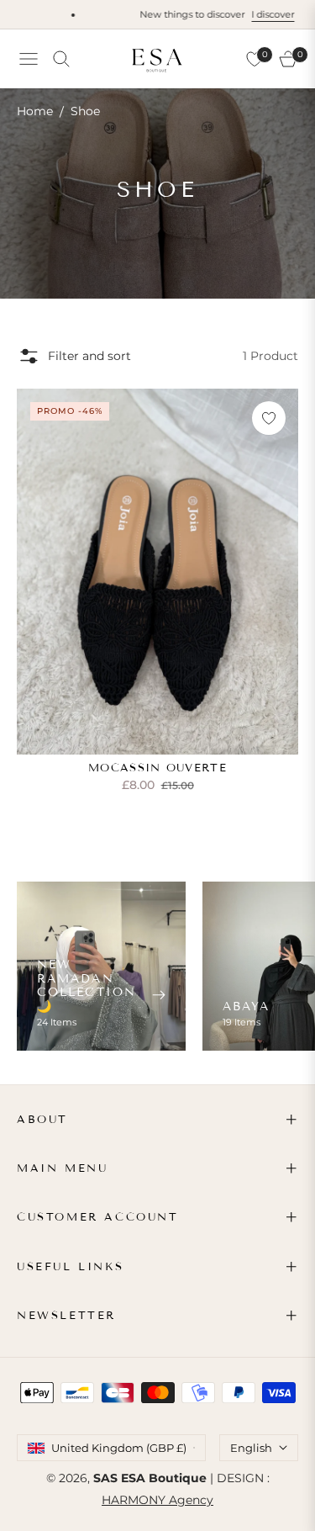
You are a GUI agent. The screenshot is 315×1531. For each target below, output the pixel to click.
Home (35, 111)
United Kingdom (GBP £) (118, 1447)
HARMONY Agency (157, 1499)
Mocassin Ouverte (157, 768)
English (251, 1447)
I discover (260, 14)
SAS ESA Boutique (150, 1478)
